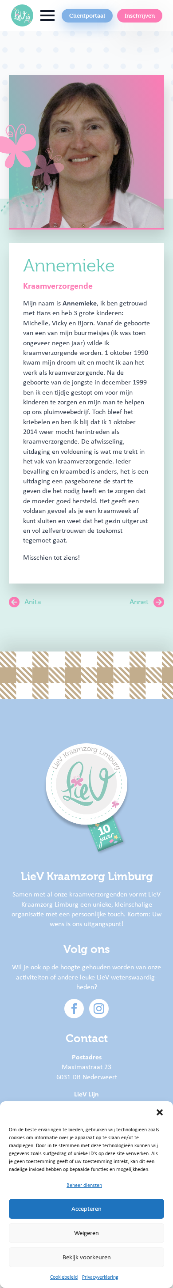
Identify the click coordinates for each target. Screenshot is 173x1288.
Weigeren (86, 1232)
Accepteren (86, 1208)
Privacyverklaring (100, 1276)
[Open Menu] (47, 15)
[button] (159, 1112)
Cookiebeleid (64, 1276)
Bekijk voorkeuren (87, 1257)
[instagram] (99, 1008)
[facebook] (74, 1008)
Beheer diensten (84, 1185)
